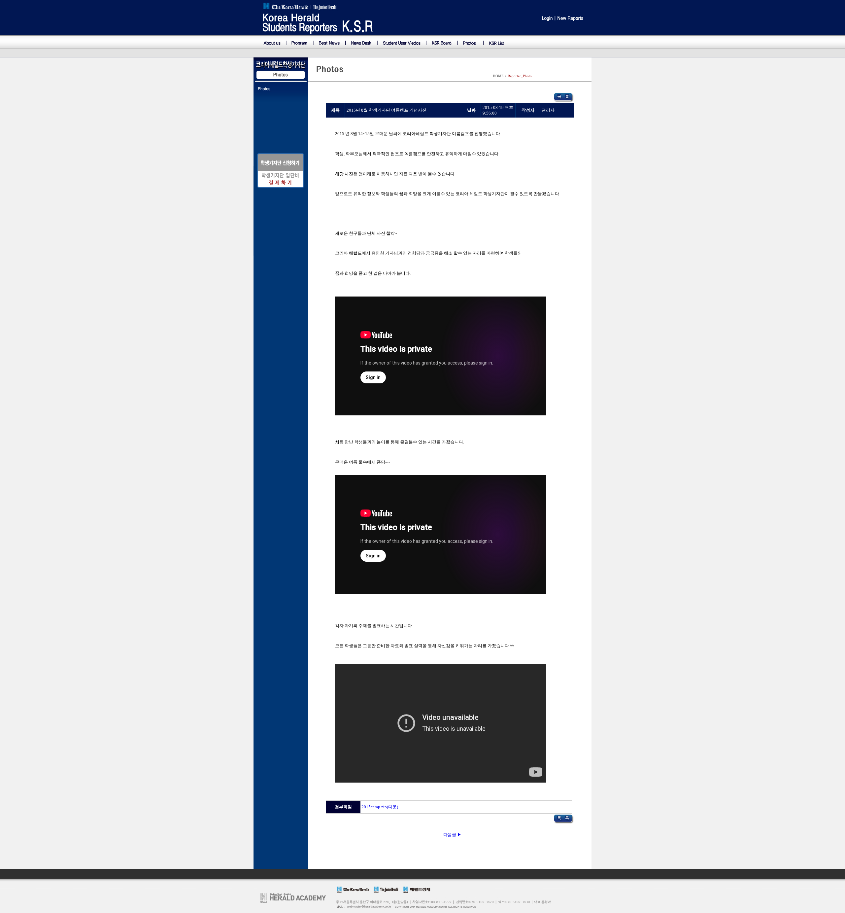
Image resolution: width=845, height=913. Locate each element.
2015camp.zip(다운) (379, 806)
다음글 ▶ (452, 834)
